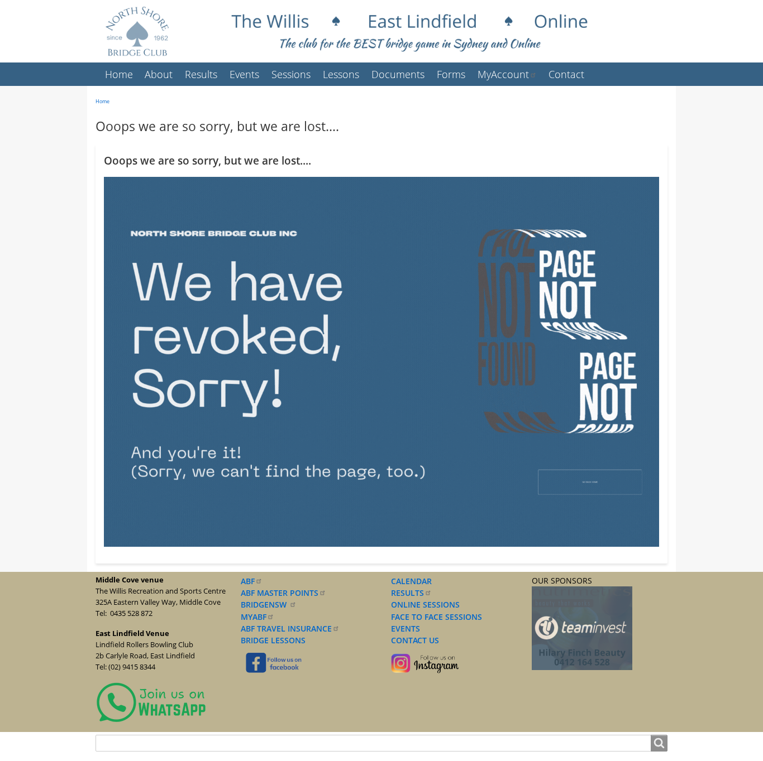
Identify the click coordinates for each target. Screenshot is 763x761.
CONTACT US (413, 640)
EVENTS (403, 628)
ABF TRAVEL (286, 628)
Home (119, 74)
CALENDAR (411, 581)
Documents (398, 74)
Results (201, 74)
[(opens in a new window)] (151, 702)
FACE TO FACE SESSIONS (435, 616)
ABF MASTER (279, 592)
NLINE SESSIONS (428, 604)
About (159, 74)
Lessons (341, 74)
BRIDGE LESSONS (273, 640)
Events (244, 74)
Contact (566, 74)
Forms (451, 74)
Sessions (291, 74)
